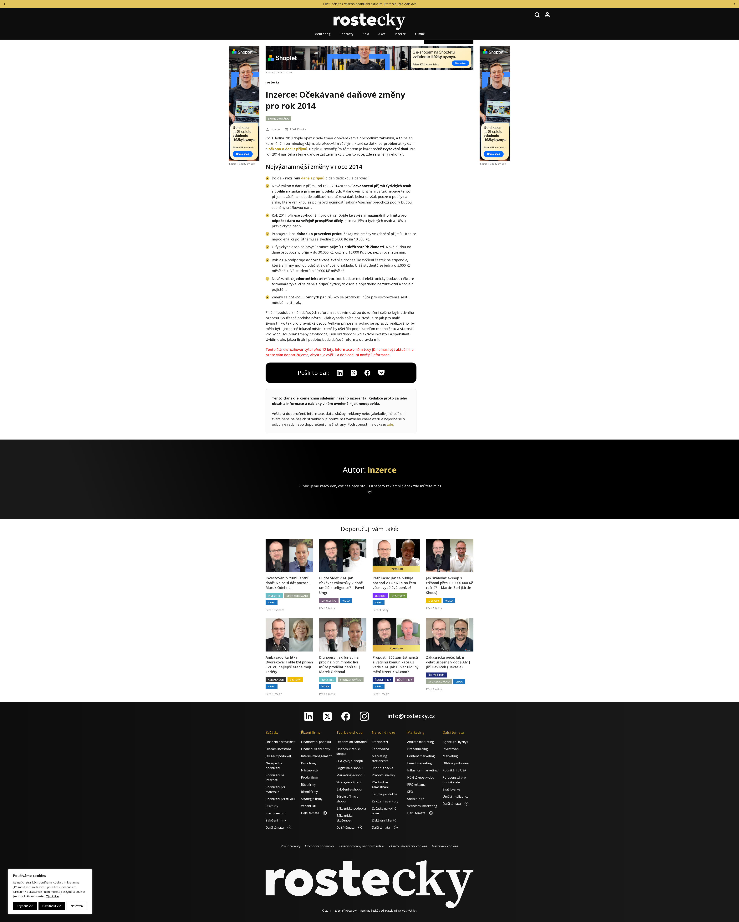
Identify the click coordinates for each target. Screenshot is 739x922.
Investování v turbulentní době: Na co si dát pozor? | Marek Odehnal (288, 583)
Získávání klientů (384, 820)
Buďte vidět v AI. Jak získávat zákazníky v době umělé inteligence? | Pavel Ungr (341, 585)
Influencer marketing (422, 770)
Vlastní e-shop (276, 813)
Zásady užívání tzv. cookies (408, 846)
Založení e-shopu (349, 789)
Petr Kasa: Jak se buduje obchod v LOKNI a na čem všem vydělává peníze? (394, 583)
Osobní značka (382, 768)
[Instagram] (364, 716)
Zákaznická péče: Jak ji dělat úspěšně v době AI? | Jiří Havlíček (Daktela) (448, 662)
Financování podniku (316, 742)
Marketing (328, 600)
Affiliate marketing (420, 742)
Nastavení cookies (445, 846)
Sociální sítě (415, 799)
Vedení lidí (308, 806)
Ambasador (276, 680)
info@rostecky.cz (411, 716)
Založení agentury (385, 801)
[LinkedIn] (308, 716)
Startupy (398, 596)
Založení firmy (276, 820)
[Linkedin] (340, 373)
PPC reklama (416, 784)
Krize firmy (308, 763)
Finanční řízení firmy (315, 749)
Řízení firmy (383, 680)
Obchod (380, 596)
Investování (451, 749)
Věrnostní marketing (422, 806)
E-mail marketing (419, 763)
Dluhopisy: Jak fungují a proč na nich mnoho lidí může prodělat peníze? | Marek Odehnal (339, 664)
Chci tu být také (247, 163)
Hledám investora (278, 749)
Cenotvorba (380, 749)
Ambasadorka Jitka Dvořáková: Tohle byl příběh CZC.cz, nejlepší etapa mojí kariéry (289, 664)
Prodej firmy (310, 777)
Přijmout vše (25, 906)
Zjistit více (52, 896)
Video (271, 602)
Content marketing (421, 756)
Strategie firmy (311, 799)
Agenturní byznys (455, 742)
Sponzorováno (278, 118)
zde (390, 424)
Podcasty (347, 34)
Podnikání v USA (454, 770)
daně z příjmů (312, 178)
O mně (420, 34)
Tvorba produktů (384, 794)
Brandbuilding (417, 749)
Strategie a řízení (348, 782)
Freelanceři (380, 742)
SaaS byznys (451, 789)
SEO (410, 792)
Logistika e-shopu (349, 768)
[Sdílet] (367, 373)
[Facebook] (345, 716)
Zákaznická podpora (351, 808)
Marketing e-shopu (350, 775)
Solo (366, 34)
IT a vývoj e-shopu (349, 761)
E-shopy (433, 600)
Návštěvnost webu (420, 777)
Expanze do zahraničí (351, 742)
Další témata (275, 827)
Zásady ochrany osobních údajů (361, 846)
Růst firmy (404, 680)
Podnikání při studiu (280, 799)
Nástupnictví (310, 770)
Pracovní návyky (383, 775)
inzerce (275, 129)
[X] (353, 373)
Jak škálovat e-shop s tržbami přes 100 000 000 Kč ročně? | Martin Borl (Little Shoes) (449, 585)
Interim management (316, 756)
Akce (382, 34)
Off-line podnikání (456, 763)
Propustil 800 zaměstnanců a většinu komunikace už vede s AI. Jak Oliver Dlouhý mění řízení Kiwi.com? (396, 664)
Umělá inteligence (455, 796)
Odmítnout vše (51, 906)
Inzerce (400, 34)
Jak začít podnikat (278, 756)
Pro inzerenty (290, 846)
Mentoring (322, 34)
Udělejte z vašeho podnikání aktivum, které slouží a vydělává (372, 4)
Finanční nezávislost (280, 742)
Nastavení (77, 906)
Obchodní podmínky (319, 846)
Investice (274, 596)
